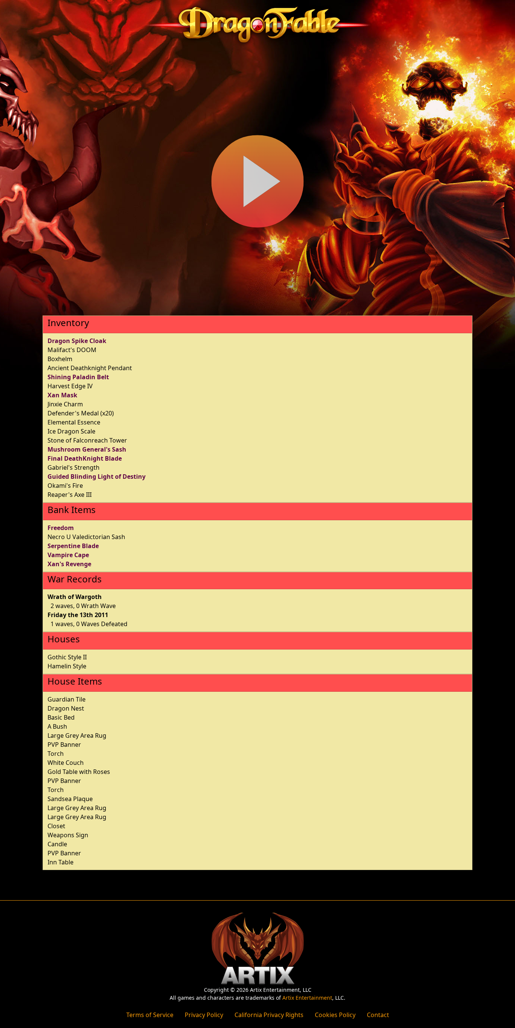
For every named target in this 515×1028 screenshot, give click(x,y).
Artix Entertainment (307, 997)
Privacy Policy (204, 1015)
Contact (378, 1015)
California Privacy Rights (269, 1015)
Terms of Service (149, 1015)
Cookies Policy (335, 1015)
